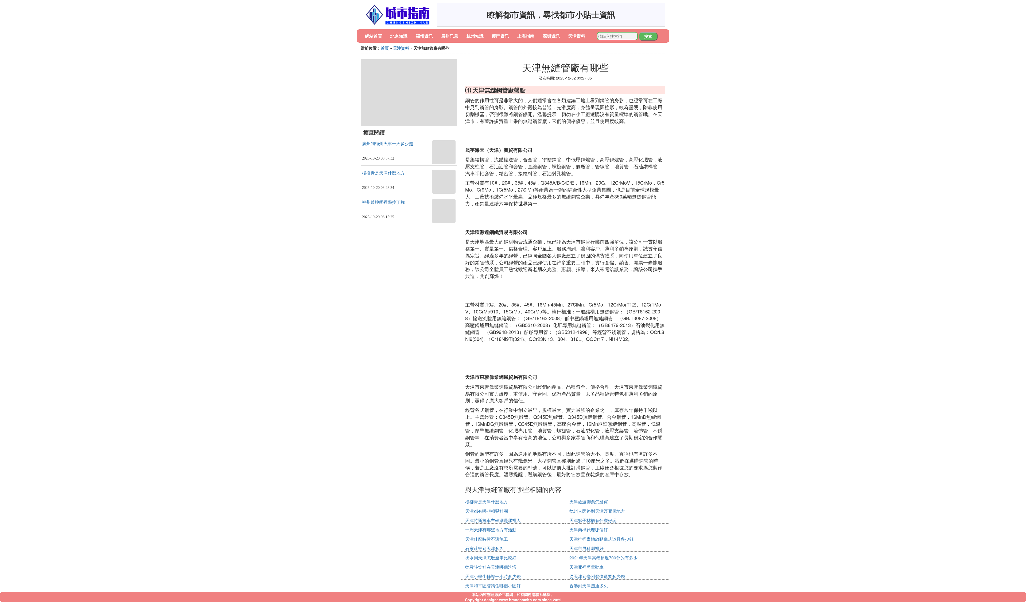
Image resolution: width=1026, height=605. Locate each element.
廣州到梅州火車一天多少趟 (387, 143)
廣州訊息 (449, 36)
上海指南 (525, 36)
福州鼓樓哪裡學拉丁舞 (383, 202)
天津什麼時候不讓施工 (486, 539)
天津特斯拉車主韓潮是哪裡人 (493, 520)
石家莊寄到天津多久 (484, 548)
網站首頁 (373, 36)
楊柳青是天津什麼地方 (383, 173)
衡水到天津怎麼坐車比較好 (490, 558)
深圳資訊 (551, 36)
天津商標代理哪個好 (588, 530)
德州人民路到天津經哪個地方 (597, 511)
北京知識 (398, 36)
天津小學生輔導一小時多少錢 (493, 576)
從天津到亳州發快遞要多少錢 (597, 576)
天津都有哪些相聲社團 (486, 511)
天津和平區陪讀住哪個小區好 (493, 586)
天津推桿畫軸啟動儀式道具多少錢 (601, 539)
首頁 (385, 48)
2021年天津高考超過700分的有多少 (603, 558)
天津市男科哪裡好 (586, 548)
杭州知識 (475, 36)
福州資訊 (424, 36)
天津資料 (576, 36)
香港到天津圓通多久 (588, 586)
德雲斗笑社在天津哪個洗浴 (490, 567)
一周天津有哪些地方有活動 (490, 530)
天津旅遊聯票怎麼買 (588, 502)
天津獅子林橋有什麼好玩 (592, 520)
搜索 (648, 36)
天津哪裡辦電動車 (586, 567)
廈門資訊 (500, 36)
